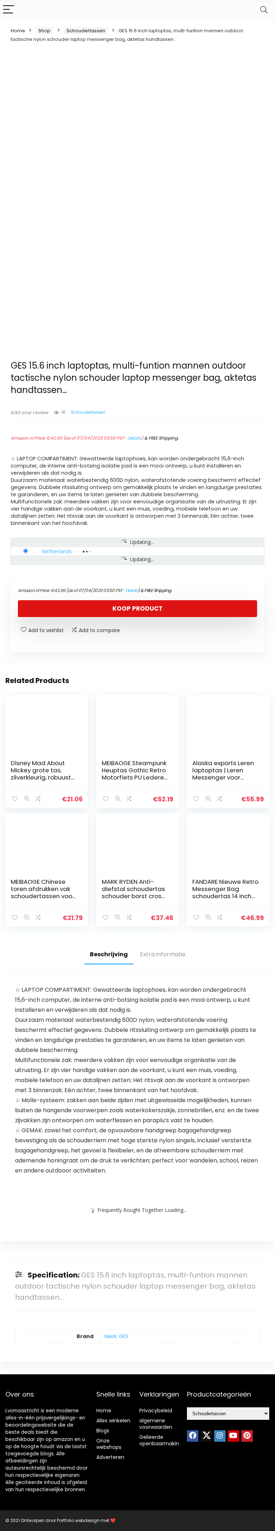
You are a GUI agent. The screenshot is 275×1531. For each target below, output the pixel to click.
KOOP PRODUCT (137, 608)
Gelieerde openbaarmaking (160, 1440)
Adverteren (110, 1457)
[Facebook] (192, 1436)
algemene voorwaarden (155, 1424)
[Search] (263, 9)
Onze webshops (108, 1444)
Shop (44, 30)
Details (134, 438)
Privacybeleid (155, 1410)
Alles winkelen (113, 1420)
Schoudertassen (86, 30)
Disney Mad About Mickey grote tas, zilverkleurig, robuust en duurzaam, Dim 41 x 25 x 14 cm (44, 777)
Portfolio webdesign (78, 1520)
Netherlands (57, 551)
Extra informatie (162, 954)
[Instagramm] (220, 1436)
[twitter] (206, 1436)
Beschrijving (109, 954)
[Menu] (8, 9)
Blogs (102, 1430)
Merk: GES (116, 1336)
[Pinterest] (247, 1436)
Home (18, 30)
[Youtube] (233, 1436)
